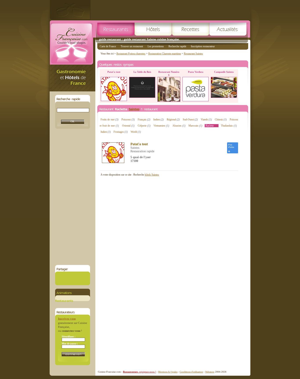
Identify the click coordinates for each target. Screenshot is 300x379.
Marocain (195, 125)
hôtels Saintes (152, 174)
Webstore (209, 371)
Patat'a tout (139, 144)
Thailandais (229, 125)
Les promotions (156, 46)
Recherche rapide (177, 46)
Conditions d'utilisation (191, 371)
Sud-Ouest (190, 119)
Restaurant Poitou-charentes (130, 53)
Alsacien (178, 125)
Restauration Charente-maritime (164, 53)
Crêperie (144, 125)
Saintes (134, 109)
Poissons (128, 119)
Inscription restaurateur (203, 46)
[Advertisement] (170, 10)
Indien (158, 119)
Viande (206, 119)
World (136, 131)
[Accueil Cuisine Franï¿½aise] (72, 90)
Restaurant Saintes (193, 53)
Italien (106, 131)
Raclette (212, 125)
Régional (173, 119)
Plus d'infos (231, 145)
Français (144, 119)
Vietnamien (161, 125)
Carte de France (108, 46)
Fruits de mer (109, 119)
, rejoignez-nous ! (139, 371)
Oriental (128, 125)
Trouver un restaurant (132, 46)
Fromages (121, 131)
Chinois (221, 119)
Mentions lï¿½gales (167, 371)
